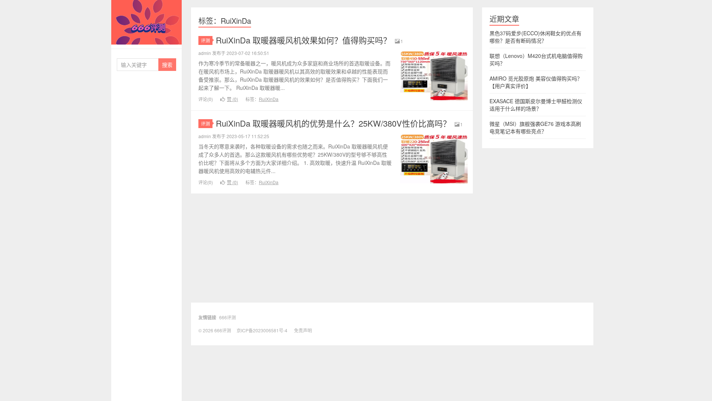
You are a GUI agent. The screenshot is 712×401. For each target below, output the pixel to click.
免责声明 (303, 330)
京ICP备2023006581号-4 (262, 330)
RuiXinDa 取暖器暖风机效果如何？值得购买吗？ (303, 40)
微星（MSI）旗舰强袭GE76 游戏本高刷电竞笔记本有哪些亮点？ (535, 127)
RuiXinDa (268, 99)
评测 (205, 40)
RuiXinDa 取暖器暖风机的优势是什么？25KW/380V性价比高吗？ (333, 123)
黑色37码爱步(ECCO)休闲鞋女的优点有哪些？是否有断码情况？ (535, 36)
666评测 (146, 22)
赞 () (232, 99)
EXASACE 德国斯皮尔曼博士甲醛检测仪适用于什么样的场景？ (536, 104)
